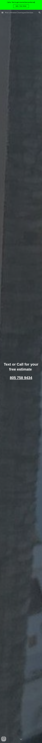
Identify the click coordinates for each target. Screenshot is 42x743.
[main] (21, 376)
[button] (2, 12)
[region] (21, 5)
